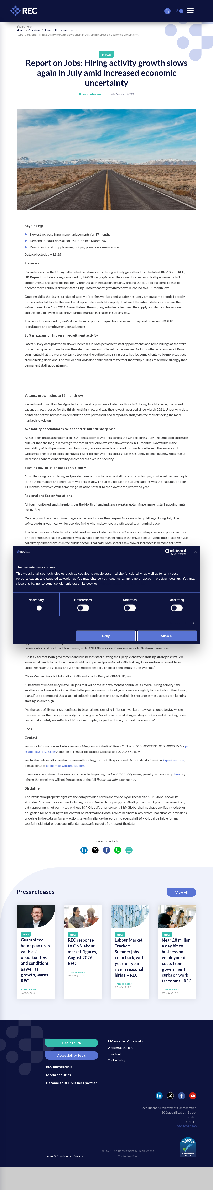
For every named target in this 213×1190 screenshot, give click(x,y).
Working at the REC (121, 1047)
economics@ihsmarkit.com (65, 765)
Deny (106, 636)
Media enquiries (58, 1075)
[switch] (83, 607)
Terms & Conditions (58, 1156)
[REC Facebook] (106, 850)
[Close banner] (195, 551)
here (177, 774)
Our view (34, 30)
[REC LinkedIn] (84, 850)
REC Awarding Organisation (126, 1041)
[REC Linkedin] (159, 1095)
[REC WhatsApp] (117, 850)
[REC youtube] (192, 1095)
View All (181, 892)
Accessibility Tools (71, 1055)
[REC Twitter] (95, 850)
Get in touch (71, 1043)
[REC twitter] (170, 1095)
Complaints (115, 1054)
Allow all (167, 636)
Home (20, 30)
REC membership (59, 1067)
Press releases (64, 30)
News (47, 30)
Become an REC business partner (71, 1083)
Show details (179, 623)
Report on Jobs (173, 760)
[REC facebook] (181, 1095)
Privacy (78, 1156)
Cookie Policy (116, 1060)
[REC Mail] (129, 850)
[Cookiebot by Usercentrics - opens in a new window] (168, 552)
